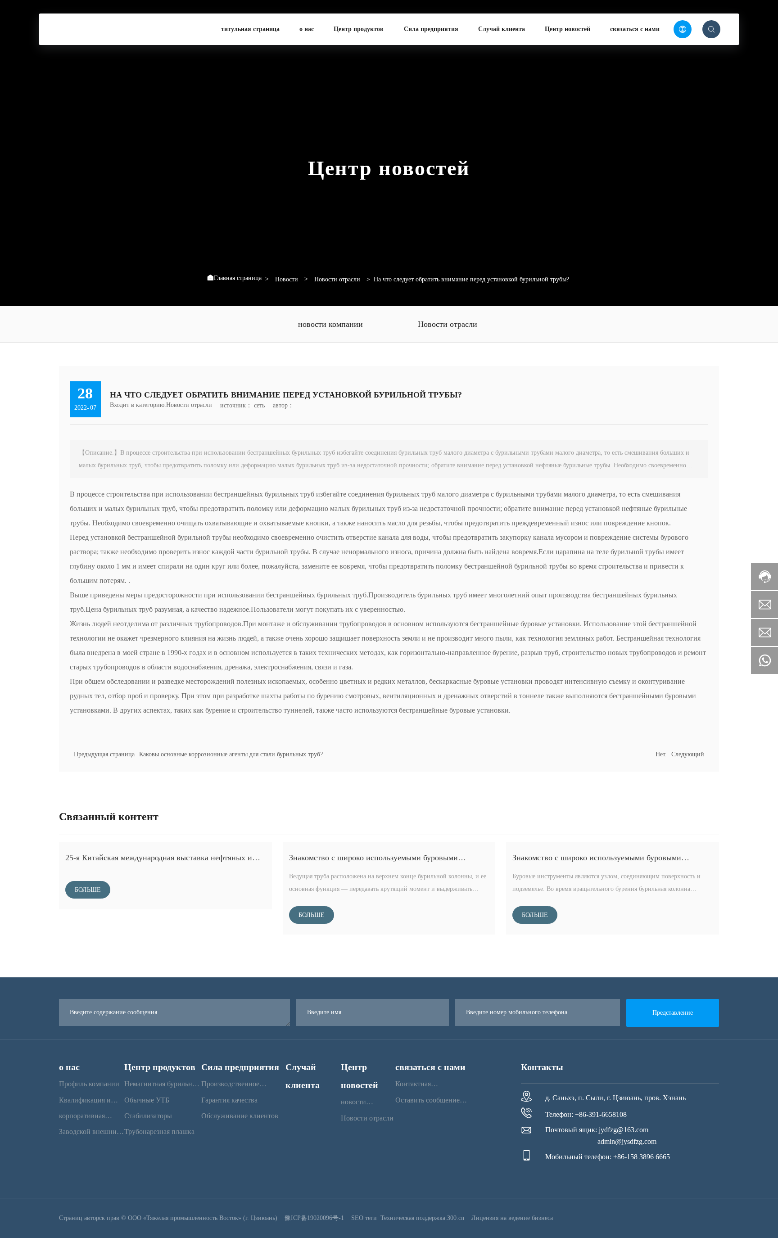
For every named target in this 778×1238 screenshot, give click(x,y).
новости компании (330, 324)
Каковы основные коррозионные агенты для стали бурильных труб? (231, 754)
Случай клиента (501, 29)
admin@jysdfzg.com (626, 1141)
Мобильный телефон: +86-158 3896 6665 (607, 1157)
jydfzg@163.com (623, 1130)
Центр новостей (567, 29)
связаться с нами (635, 29)
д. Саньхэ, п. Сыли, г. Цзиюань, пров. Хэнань (615, 1098)
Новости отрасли (337, 279)
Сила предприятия (431, 29)
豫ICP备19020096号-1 (314, 1218)
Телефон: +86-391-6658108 (586, 1114)
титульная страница (250, 29)
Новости (286, 279)
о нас (306, 29)
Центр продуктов (359, 29)
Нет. (661, 754)
